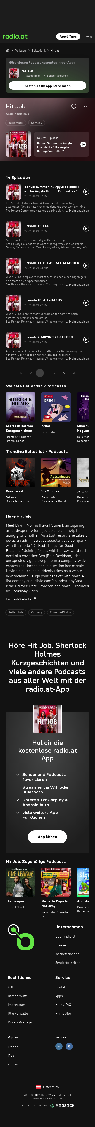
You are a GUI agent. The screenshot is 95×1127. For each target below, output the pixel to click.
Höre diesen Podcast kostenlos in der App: (42, 62)
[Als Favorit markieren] (74, 106)
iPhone (13, 1047)
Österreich (50, 1087)
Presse (60, 945)
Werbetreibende (67, 954)
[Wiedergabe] (83, 144)
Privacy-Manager (20, 1022)
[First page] (21, 373)
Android (13, 1064)
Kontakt (61, 987)
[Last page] (74, 373)
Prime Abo (63, 1013)
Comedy (36, 123)
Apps (59, 996)
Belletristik (15, 123)
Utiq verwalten (19, 1013)
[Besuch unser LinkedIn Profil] (59, 1046)
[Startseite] (8, 50)
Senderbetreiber (67, 963)
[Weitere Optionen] (86, 107)
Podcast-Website (18, 599)
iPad (11, 1055)
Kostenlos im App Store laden (48, 86)
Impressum (16, 1005)
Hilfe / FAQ (63, 1005)
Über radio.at (65, 936)
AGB (11, 987)
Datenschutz (17, 996)
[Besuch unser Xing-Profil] (69, 1046)
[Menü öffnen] (89, 36)
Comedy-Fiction (60, 612)
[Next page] (64, 373)
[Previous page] (31, 373)
